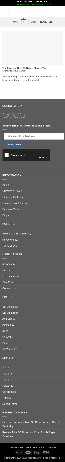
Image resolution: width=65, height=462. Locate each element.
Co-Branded (9, 391)
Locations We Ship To (14, 203)
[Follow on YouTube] (22, 115)
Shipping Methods (12, 197)
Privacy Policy (10, 239)
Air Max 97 (8, 325)
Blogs (5, 215)
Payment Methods (12, 209)
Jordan (6, 367)
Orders (6, 270)
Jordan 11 (7, 385)
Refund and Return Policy (16, 233)
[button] (4, 11)
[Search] (61, 11)
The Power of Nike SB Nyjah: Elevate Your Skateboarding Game (24, 69)
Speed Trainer (10, 404)
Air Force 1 (8, 318)
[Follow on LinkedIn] (16, 115)
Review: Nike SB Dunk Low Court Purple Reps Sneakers (28, 434)
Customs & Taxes (12, 191)
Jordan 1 (7, 373)
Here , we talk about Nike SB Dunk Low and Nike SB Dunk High (31, 424)
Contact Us (8, 288)
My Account (8, 264)
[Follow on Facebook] (5, 115)
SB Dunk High (10, 312)
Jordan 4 (7, 379)
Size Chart (8, 282)
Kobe (5, 331)
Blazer (6, 343)
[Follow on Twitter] (11, 115)
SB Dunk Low (10, 306)
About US (7, 185)
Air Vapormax (10, 349)
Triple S (6, 397)
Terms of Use (9, 245)
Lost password (10, 276)
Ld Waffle (7, 337)
